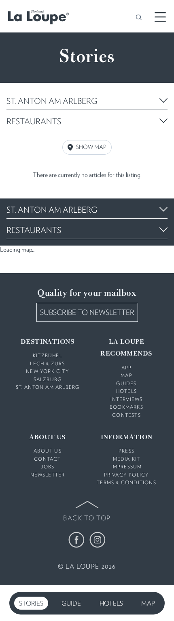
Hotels (111, 603)
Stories (31, 603)
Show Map (91, 147)
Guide (71, 603)
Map (148, 603)
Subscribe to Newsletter (87, 312)
